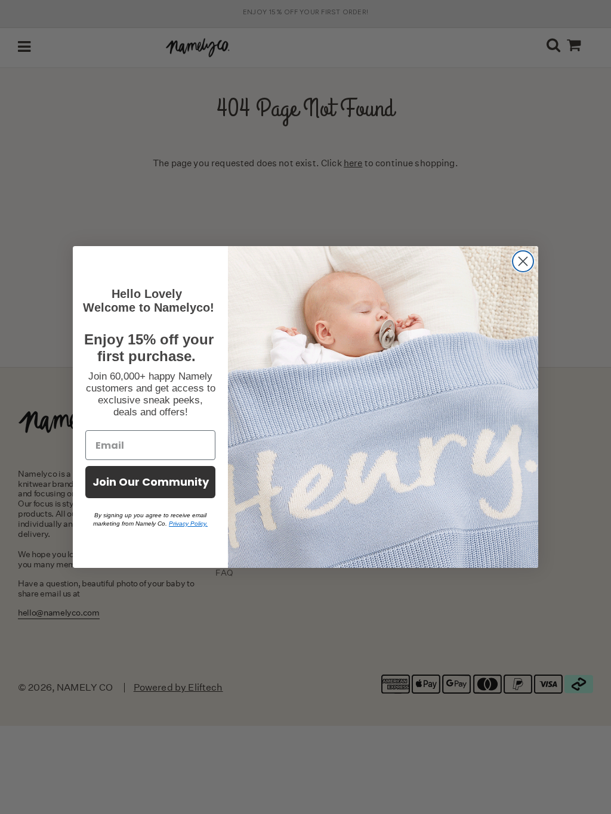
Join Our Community (150, 481)
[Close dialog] (523, 261)
